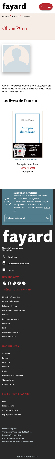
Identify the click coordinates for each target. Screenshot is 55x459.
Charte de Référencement (13, 438)
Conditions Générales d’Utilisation (17, 432)
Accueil (5, 16)
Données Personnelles (11, 435)
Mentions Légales (9, 428)
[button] (27, 297)
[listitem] (4, 283)
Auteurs (15, 16)
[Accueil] (14, 6)
